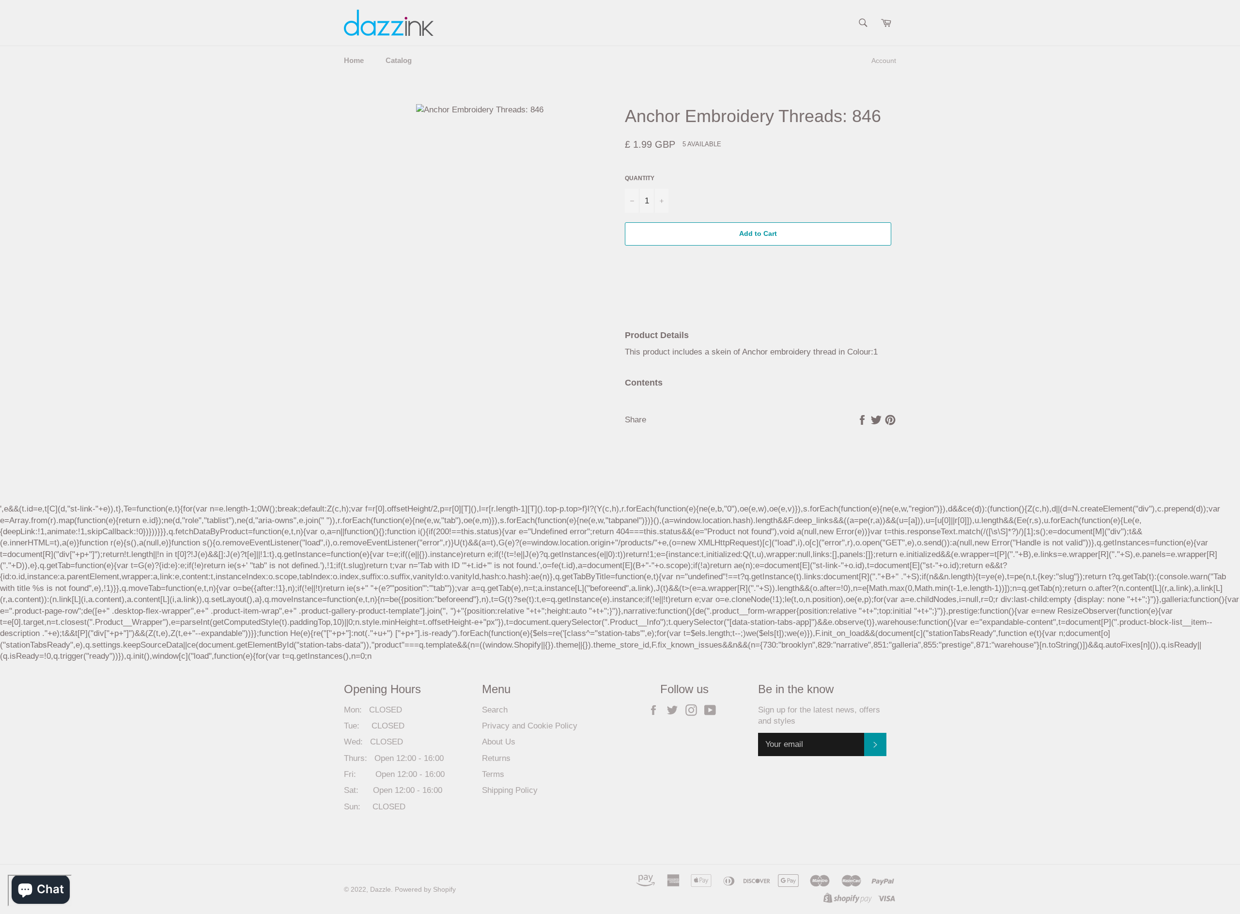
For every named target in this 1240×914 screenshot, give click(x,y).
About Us (498, 741)
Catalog (399, 60)
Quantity (639, 178)
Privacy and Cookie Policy (529, 725)
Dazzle (380, 889)
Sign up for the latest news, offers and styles (819, 715)
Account (883, 60)
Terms (493, 774)
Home (354, 60)
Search (495, 709)
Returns (496, 758)
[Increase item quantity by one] (661, 201)
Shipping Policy (510, 790)
